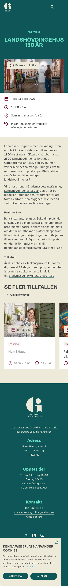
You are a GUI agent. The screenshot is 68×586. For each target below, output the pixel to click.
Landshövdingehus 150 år (21, 190)
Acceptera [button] (15, 576)
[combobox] (56, 542)
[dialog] (30, 562)
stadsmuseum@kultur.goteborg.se (31, 275)
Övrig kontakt (34, 516)
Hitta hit (34, 454)
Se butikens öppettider (34, 487)
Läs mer (29, 566)
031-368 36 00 (34, 508)
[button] (43, 576)
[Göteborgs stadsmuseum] (34, 411)
